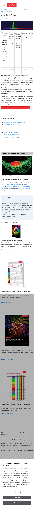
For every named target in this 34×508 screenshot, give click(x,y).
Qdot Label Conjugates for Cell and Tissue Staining (16, 108)
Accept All (17, 503)
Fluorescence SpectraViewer (10, 132)
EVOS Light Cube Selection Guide (12, 137)
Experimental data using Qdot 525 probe (14, 153)
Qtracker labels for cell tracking (11, 124)
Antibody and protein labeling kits (12, 120)
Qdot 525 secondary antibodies (10, 111)
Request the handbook (7, 250)
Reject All (17, 497)
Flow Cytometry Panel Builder (11, 136)
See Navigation (4, 18)
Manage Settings (17, 492)
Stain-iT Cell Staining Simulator (11, 134)
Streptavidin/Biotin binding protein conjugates (15, 122)
